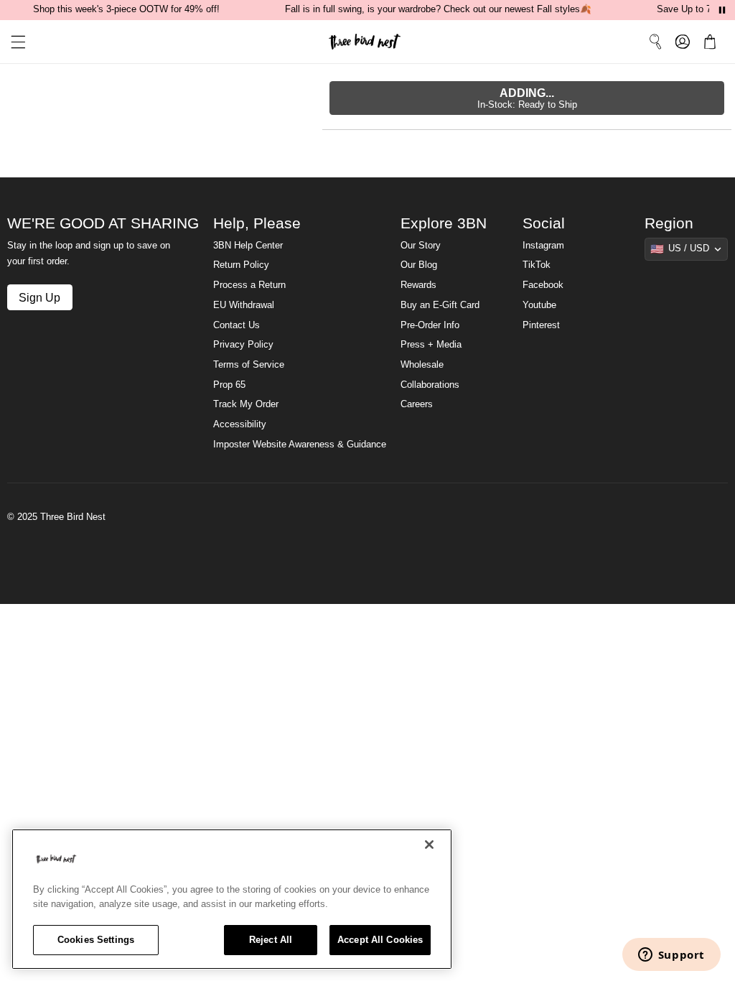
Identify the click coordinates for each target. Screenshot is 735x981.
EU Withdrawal (243, 305)
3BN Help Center (248, 246)
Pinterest (541, 325)
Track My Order (245, 404)
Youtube (539, 305)
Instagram (543, 246)
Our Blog (419, 265)
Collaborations (430, 385)
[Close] (429, 844)
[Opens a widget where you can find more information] (671, 956)
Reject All (270, 939)
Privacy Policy (243, 345)
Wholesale (422, 365)
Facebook (543, 285)
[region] (231, 899)
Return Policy (241, 265)
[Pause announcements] (722, 10)
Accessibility (239, 424)
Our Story (421, 246)
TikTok (537, 265)
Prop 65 (229, 385)
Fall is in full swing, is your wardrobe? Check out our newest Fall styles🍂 (438, 9)
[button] (13, 42)
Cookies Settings (95, 939)
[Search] (655, 41)
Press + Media (431, 345)
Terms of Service (248, 365)
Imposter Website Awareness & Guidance (299, 445)
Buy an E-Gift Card (440, 305)
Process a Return (249, 285)
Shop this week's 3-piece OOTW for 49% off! (126, 9)
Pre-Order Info (430, 325)
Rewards (418, 285)
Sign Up (39, 297)
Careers (417, 404)
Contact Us (236, 325)
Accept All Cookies (380, 939)
